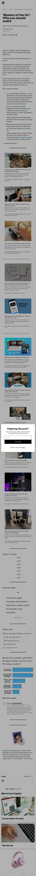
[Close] (33, 425)
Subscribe (18, 442)
